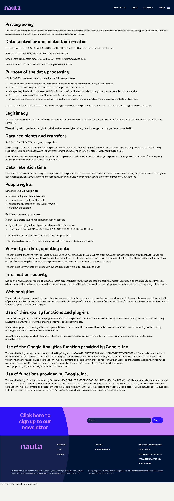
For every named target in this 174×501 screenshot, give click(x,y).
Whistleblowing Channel (150, 444)
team (59, 449)
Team (135, 7)
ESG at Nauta (144, 449)
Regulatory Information (150, 454)
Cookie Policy (145, 464)
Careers (99, 444)
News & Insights (102, 449)
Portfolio (120, 7)
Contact (148, 7)
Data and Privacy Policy (150, 459)
